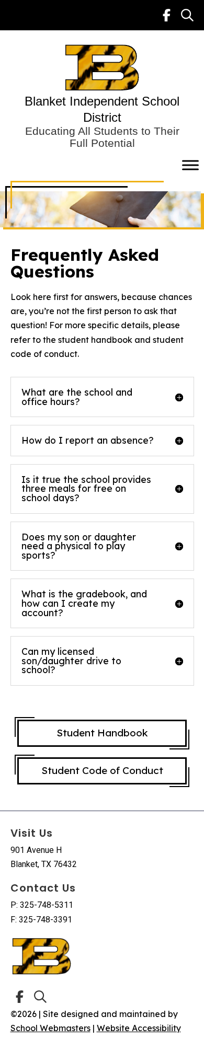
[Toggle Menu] (190, 165)
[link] (166, 15)
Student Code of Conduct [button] (102, 770)
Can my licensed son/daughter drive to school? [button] (71, 661)
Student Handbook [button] (102, 732)
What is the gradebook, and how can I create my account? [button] (84, 603)
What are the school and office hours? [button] (76, 397)
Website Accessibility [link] (139, 1028)
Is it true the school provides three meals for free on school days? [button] (86, 489)
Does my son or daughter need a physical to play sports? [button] (78, 546)
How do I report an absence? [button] (87, 440)
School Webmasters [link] (50, 1028)
